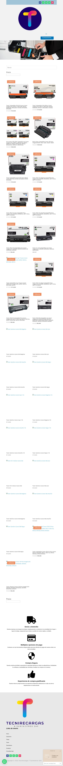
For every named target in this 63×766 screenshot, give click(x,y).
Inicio (7, 51)
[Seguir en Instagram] (52, 2)
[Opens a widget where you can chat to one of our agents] (52, 757)
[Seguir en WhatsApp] (43, 2)
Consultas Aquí (10, 751)
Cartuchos (8, 736)
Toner (7, 742)
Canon (11, 51)
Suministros (9, 745)
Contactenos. (47, 38)
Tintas (7, 739)
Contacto (8, 748)
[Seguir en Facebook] (40, 2)
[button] (4, 761)
